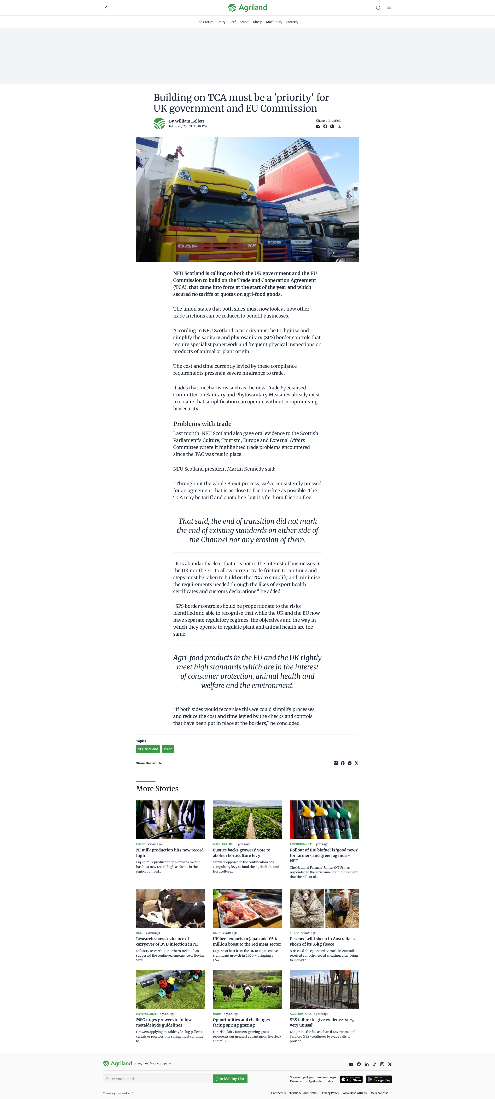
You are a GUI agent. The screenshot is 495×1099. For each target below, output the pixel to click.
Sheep (257, 22)
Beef (232, 22)
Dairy (221, 22)
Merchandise (379, 1093)
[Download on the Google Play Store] (379, 1079)
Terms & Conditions (303, 1093)
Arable (244, 22)
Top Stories (205, 22)
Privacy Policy (329, 1093)
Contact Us (278, 1093)
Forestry (292, 22)
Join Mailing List (230, 1079)
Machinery (274, 22)
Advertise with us (355, 1093)
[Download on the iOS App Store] (351, 1079)
